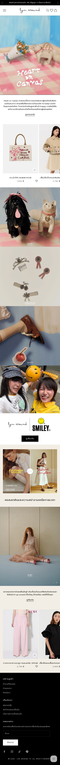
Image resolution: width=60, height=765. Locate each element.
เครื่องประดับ (30, 303)
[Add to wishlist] (37, 180)
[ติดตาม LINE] (27, 751)
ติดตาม (10, 742)
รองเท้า (30, 362)
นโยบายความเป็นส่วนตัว (12, 714)
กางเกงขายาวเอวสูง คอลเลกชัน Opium (20, 663)
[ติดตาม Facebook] (4, 751)
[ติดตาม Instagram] (11, 751)
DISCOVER (10, 489)
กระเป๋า (30, 243)
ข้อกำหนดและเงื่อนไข (11, 709)
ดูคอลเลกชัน (30, 114)
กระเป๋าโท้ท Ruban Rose (20, 177)
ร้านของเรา (7, 688)
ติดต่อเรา (6, 692)
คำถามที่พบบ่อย (9, 684)
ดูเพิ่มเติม (30, 438)
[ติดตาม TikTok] (19, 751)
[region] (30, 546)
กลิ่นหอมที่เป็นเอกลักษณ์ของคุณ (30, 575)
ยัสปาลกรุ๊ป (7, 705)
